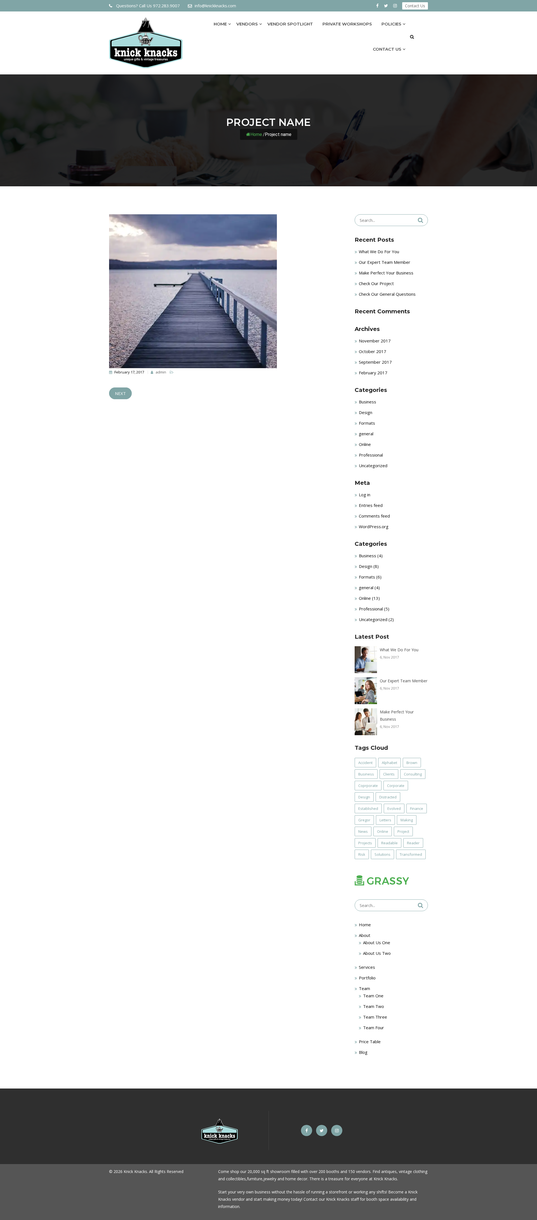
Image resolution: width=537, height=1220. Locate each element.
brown (411, 762)
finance (416, 808)
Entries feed (371, 505)
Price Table (370, 1041)
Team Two (373, 1006)
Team (364, 988)
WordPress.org (373, 526)
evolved (394, 808)
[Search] (420, 220)
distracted (388, 797)
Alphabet (389, 762)
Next (120, 393)
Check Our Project (376, 283)
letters (385, 819)
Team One (373, 995)
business (366, 774)
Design (365, 412)
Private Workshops (347, 24)
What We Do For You (379, 251)
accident (365, 762)
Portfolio (367, 978)
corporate (395, 785)
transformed (411, 854)
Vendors (247, 24)
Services (367, 967)
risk (361, 854)
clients (389, 774)
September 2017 (375, 362)
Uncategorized (373, 465)
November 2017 (375, 341)
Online (365, 444)
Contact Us (415, 5)
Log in (364, 494)
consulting (413, 774)
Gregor (364, 819)
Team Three (375, 1017)
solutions (382, 854)
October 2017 (372, 351)
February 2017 (373, 372)
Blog (363, 1052)
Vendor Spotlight (290, 24)
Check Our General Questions (387, 294)
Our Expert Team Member (384, 262)
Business (367, 402)
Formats (367, 423)
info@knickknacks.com (215, 5)
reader (413, 842)
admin (160, 372)
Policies (391, 24)
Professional (371, 455)
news (363, 831)
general (366, 433)
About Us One (376, 942)
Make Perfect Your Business (386, 273)
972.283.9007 (148, 5)
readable (389, 842)
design (364, 797)
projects (365, 842)
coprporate (368, 785)
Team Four (373, 1027)
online (382, 831)
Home (220, 24)
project (403, 831)
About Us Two (377, 953)
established (368, 808)
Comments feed (374, 516)
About (364, 935)
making (407, 819)
